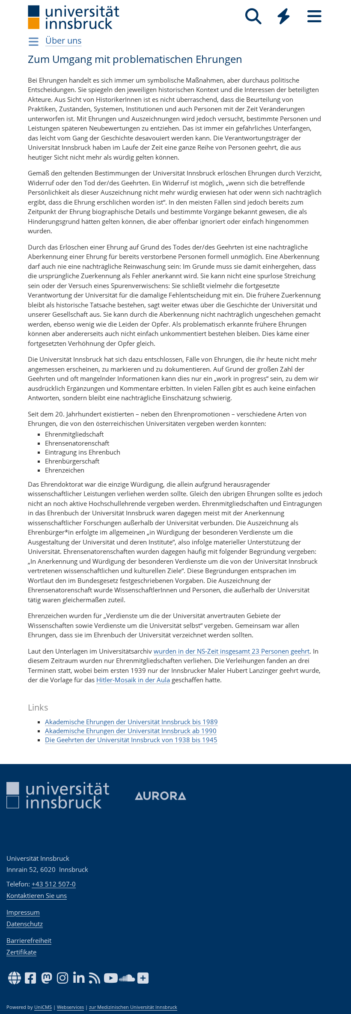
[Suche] (253, 16)
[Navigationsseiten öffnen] (33, 42)
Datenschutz (24, 923)
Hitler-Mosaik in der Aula (133, 679)
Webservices (70, 1007)
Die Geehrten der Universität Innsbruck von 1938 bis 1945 (131, 739)
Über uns (63, 40)
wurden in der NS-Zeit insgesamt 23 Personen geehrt (231, 651)
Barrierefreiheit (28, 940)
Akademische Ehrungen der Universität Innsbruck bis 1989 (131, 721)
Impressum (23, 912)
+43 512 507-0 (54, 884)
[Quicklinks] (283, 16)
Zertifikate (21, 952)
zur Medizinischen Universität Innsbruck (133, 1007)
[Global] (284, 17)
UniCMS (43, 1007)
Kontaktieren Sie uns (36, 895)
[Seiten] (314, 16)
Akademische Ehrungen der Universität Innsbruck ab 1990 (131, 730)
